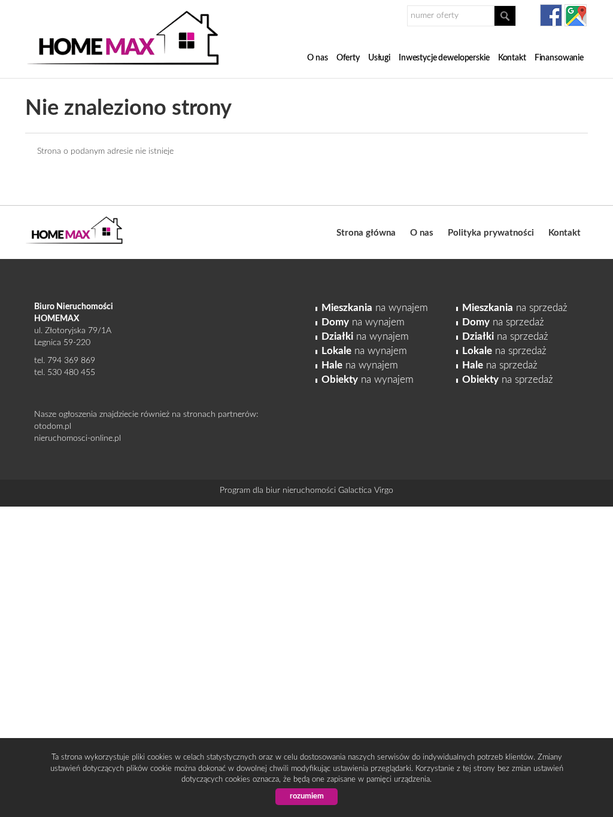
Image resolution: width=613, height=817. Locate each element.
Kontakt (512, 58)
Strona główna (366, 232)
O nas (317, 58)
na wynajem (374, 308)
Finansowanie (559, 58)
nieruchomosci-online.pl (77, 438)
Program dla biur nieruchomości (279, 490)
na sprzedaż (515, 308)
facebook (551, 15)
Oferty (348, 58)
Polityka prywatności (491, 232)
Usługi (379, 58)
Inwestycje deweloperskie (444, 58)
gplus (576, 15)
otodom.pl (52, 426)
